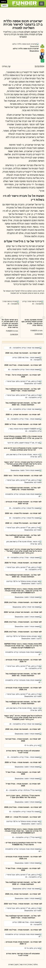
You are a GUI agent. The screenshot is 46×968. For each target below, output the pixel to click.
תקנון (16, 964)
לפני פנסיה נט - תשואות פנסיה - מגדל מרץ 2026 (23, 602)
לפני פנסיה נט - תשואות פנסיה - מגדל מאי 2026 (23, 365)
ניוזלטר (35, 964)
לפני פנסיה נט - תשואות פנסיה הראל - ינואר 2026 (23, 476)
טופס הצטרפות (23, 10)
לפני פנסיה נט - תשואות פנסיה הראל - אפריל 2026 (23, 376)
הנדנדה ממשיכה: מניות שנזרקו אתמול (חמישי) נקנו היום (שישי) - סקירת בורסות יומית (31, 322)
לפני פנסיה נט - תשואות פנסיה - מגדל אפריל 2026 (23, 773)
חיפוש (5, 5)
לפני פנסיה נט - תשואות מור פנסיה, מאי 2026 (23, 353)
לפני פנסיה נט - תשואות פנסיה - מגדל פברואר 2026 (23, 740)
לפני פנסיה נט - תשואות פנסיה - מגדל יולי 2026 (23, 563)
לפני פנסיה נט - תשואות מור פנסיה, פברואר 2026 (23, 612)
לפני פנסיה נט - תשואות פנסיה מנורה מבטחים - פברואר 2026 (23, 502)
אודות (30, 964)
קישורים (11, 964)
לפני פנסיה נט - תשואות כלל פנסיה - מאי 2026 (23, 513)
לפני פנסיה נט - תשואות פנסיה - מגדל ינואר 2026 (23, 904)
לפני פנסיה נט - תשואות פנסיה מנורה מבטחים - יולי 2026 (23, 661)
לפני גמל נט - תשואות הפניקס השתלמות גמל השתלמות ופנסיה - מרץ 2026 (23, 489)
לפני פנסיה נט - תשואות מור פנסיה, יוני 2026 (23, 414)
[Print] (42, 46)
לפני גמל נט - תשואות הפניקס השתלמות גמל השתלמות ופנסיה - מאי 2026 (23, 404)
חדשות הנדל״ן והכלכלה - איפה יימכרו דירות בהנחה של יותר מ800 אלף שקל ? (23, 796)
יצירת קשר (23, 964)
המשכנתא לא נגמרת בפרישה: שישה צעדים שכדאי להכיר (23, 752)
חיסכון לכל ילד (23, 12)
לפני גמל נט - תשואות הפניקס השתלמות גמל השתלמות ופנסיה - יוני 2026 (23, 883)
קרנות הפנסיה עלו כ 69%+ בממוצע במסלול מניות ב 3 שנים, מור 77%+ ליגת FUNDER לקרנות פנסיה (23, 437)
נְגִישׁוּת (3, 1)
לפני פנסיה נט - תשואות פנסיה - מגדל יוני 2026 (23, 424)
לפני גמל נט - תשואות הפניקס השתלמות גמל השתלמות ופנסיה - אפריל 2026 (23, 390)
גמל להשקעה (23, 14)
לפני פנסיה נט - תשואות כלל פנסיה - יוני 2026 (23, 523)
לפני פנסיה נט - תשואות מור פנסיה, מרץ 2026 (23, 894)
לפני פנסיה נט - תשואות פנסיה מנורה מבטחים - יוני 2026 (23, 943)
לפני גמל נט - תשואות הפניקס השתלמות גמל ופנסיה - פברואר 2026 (23, 536)
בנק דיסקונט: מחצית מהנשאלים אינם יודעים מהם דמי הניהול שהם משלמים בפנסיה (23, 449)
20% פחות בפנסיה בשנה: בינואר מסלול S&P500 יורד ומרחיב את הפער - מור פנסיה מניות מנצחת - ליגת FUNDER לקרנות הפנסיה (23, 591)
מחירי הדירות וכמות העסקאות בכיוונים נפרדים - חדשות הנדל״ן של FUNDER (23, 843)
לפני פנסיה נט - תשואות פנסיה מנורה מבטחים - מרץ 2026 (23, 688)
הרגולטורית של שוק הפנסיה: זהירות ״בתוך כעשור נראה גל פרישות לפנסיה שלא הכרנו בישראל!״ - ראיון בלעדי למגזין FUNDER (23, 464)
